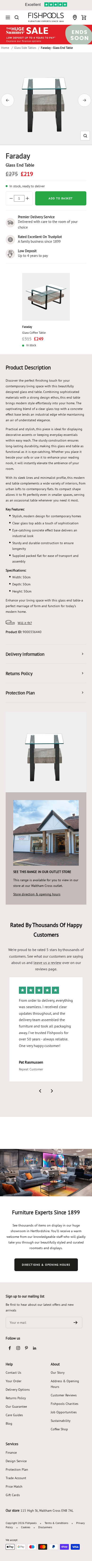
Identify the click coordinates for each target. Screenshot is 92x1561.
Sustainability (61, 1421)
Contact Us (13, 1372)
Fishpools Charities (64, 1404)
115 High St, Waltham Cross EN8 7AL (47, 1510)
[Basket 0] (83, 17)
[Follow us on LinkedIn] (34, 1348)
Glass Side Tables (25, 48)
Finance (11, 1452)
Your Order (13, 1381)
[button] (85, 136)
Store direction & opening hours (36, 894)
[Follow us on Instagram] (18, 1348)
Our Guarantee (16, 1406)
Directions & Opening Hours (46, 1264)
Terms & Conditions (56, 1523)
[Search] (17, 17)
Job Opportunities (64, 1412)
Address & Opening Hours (65, 1384)
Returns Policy (16, 1398)
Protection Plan (17, 1469)
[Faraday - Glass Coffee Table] (46, 297)
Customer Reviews (64, 1395)
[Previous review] (40, 1091)
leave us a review (47, 962)
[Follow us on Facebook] (10, 1348)
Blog (9, 1423)
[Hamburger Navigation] (8, 17)
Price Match (14, 1486)
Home (5, 48)
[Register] (76, 1322)
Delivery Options (18, 1389)
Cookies (25, 1527)
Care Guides (14, 1415)
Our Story (58, 1372)
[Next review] (52, 1091)
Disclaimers (45, 1527)
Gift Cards (13, 1495)
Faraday (27, 327)
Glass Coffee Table (34, 333)
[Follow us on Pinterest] (26, 1348)
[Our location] (75, 17)
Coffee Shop (59, 1429)
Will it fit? (25, 623)
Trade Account (16, 1478)
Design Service (16, 1461)
